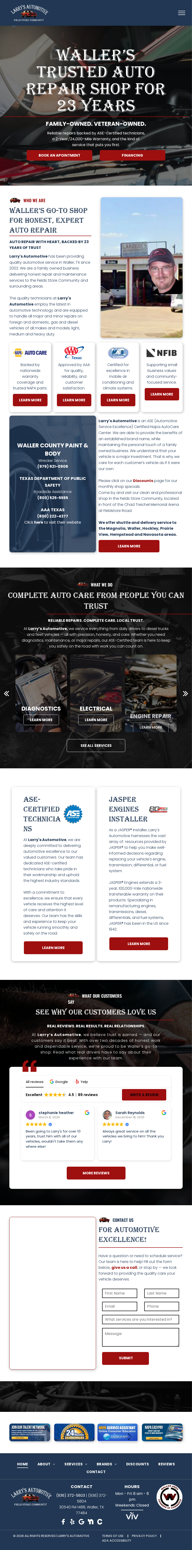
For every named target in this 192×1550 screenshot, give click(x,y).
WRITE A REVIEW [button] (144, 1094)
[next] (185, 693)
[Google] (81, 1522)
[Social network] (63, 1522)
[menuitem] (22, 1464)
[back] (6, 693)
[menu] (182, 13)
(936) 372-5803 (70, 1495)
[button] (59, 1081)
